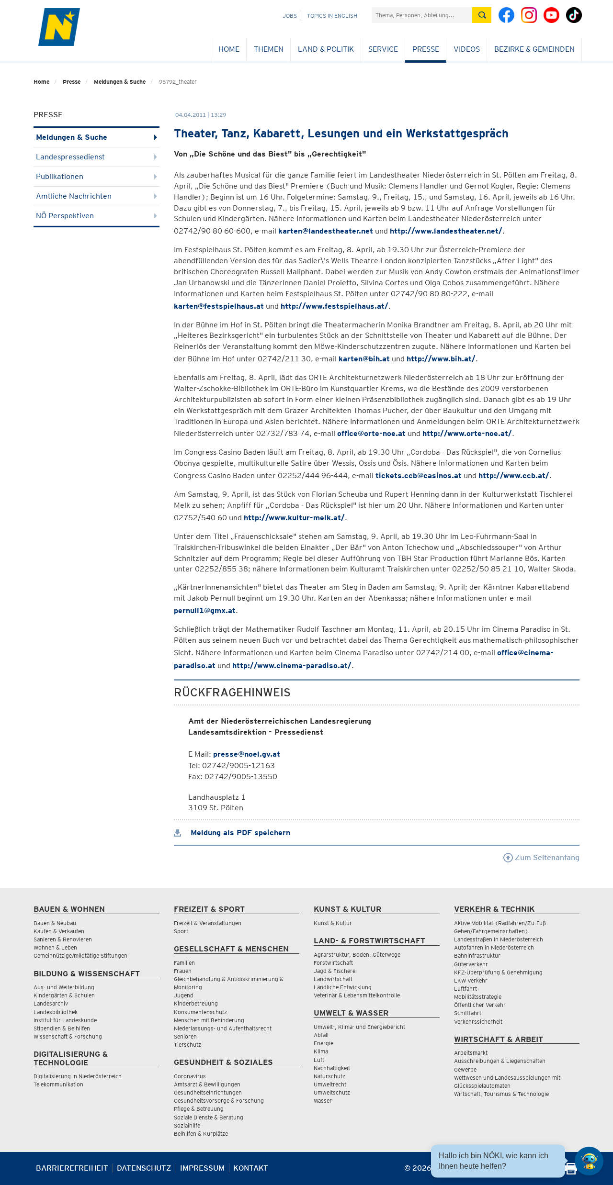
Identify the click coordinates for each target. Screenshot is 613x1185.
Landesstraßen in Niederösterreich (498, 939)
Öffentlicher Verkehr (480, 1004)
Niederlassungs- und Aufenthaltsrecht (223, 1028)
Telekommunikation (58, 1084)
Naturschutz (329, 1076)
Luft (319, 1059)
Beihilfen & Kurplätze (201, 1133)
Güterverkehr (471, 964)
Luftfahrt (465, 988)
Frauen (183, 970)
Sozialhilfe (187, 1125)
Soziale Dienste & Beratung (208, 1117)
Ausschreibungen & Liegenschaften (499, 1060)
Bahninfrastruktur (477, 955)
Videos (467, 49)
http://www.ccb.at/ (513, 475)
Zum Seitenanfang (546, 857)
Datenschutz (144, 1168)
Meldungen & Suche (120, 81)
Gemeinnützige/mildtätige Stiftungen (80, 955)
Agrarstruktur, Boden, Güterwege (357, 954)
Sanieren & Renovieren (63, 939)
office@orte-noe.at (371, 433)
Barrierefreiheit (72, 1168)
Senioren (185, 1036)
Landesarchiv (51, 1003)
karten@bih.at (364, 358)
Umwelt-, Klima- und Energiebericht (359, 1026)
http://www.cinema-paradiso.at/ (292, 665)
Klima (321, 1051)
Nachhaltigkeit (332, 1068)
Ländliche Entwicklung (343, 987)
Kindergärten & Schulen (64, 995)
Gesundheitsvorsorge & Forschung (219, 1100)
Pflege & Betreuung (199, 1108)
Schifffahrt (467, 1013)
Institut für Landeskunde (65, 1020)
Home (228, 49)
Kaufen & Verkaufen (59, 931)
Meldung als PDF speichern (239, 832)
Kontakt (250, 1168)
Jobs (290, 15)
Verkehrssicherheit (478, 1021)
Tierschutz (187, 1044)
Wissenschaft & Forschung (68, 1036)
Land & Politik (326, 49)
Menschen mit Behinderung (209, 1020)
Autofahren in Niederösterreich (494, 947)
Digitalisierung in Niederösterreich (78, 1076)
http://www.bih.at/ (441, 358)
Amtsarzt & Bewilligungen (207, 1084)
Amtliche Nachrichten (74, 196)
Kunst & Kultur (333, 923)
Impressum (202, 1168)
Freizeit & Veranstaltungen (207, 923)
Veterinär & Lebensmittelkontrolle (357, 995)
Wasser (323, 1100)
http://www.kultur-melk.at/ (294, 517)
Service (383, 49)
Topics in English (332, 15)
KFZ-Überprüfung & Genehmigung (498, 972)
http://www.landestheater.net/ (446, 230)
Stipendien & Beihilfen (62, 1028)
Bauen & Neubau (55, 923)
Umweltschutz (332, 1092)
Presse (425, 49)
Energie (323, 1043)
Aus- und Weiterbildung (64, 987)
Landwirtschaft (333, 979)
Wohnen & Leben (55, 947)
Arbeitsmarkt (471, 1052)
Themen (269, 49)
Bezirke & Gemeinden (534, 49)
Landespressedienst (70, 156)
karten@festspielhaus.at (219, 306)
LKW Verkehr (471, 980)
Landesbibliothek (56, 1012)
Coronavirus (190, 1076)
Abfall (321, 1035)
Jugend (183, 995)
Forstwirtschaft (333, 962)
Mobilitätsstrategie (477, 996)
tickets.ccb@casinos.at (418, 475)
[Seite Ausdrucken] (571, 1171)
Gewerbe (465, 1069)
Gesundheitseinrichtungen (208, 1092)
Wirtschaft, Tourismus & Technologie (501, 1093)
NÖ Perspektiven (65, 215)
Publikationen (59, 176)
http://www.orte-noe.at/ (467, 433)
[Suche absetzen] (481, 15)
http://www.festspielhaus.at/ (334, 306)
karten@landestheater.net (325, 230)
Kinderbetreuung (196, 1003)
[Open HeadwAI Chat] (589, 1161)
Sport (181, 931)
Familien (184, 962)
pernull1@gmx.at (205, 610)
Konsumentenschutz (200, 1012)
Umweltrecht (330, 1084)
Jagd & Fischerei (335, 970)
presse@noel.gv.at (246, 754)
